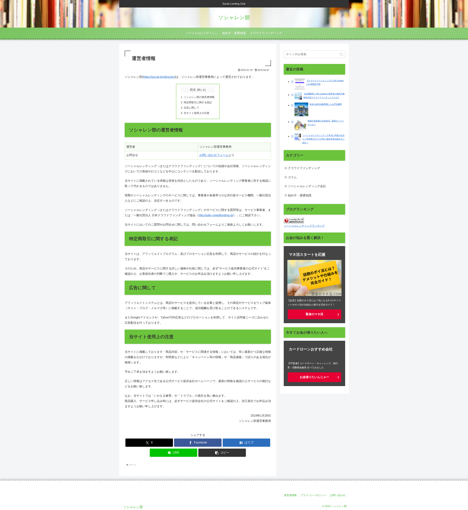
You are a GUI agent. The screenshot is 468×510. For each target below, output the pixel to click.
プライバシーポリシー (313, 495)
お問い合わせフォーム (214, 155)
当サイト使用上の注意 (196, 113)
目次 (193, 89)
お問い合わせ (337, 495)
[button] (222, 453)
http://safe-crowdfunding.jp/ (216, 215)
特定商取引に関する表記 (198, 102)
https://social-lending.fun (159, 76)
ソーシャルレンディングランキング (304, 225)
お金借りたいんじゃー (314, 377)
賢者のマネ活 (314, 314)
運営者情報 (290, 495)
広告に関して (191, 107)
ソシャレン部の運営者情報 (199, 97)
